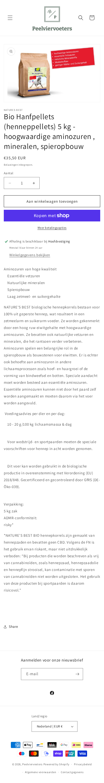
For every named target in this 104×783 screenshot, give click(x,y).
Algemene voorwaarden (40, 772)
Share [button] (13, 626)
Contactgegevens (72, 772)
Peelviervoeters (32, 764)
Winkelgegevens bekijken (29, 255)
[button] (10, 17)
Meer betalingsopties (52, 228)
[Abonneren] (77, 674)
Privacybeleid (83, 764)
